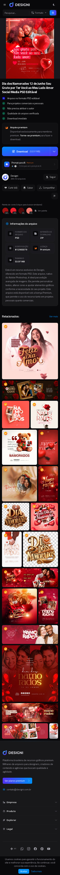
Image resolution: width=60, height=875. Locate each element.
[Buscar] (53, 12)
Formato (39, 12)
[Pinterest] (42, 849)
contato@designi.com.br (19, 789)
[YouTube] (49, 849)
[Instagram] (29, 849)
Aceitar (23, 871)
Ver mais (53, 316)
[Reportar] (54, 196)
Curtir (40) (12, 187)
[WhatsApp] (22, 849)
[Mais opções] (54, 151)
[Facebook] (35, 849)
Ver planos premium (15, 780)
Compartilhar (49, 187)
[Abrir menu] (4, 4)
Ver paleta (42, 210)
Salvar (30, 187)
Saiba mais (36, 871)
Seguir (53, 177)
